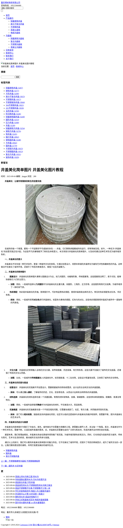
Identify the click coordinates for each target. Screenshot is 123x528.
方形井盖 (12, 94)
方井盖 (11, 143)
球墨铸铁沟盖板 (17, 38)
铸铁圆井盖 (13, 140)
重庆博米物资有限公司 (10, 3)
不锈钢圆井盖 (14, 151)
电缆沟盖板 (15, 33)
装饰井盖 (12, 157)
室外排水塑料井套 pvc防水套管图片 (30, 503)
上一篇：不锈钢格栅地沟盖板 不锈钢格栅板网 (20, 461)
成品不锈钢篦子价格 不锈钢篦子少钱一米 (32, 488)
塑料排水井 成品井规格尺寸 (27, 497)
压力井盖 (12, 123)
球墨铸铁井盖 (16, 21)
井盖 (10, 125)
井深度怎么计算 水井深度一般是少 (29, 494)
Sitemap (56, 525)
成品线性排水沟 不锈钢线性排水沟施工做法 (33, 485)
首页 (8, 15)
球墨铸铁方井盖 (15, 128)
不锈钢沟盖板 (16, 44)
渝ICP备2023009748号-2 (43, 525)
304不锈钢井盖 (15, 105)
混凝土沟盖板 (16, 47)
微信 (8, 517)
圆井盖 (11, 146)
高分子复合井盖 (17, 24)
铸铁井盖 (12, 91)
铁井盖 (11, 134)
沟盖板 (9, 36)
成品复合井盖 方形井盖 (25, 482)
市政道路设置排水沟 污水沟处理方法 (30, 479)
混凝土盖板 (15, 30)
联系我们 (9, 56)
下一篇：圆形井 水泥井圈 (12, 466)
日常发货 (9, 50)
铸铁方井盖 (13, 131)
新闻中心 (9, 53)
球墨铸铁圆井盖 (15, 117)
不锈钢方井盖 (14, 149)
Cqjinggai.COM (26, 525)
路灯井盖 (12, 137)
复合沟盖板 (15, 41)
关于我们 (9, 59)
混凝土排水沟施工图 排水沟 (27, 477)
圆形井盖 (12, 120)
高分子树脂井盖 (12, 456)
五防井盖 (12, 111)
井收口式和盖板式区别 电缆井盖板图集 (31, 500)
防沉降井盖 (13, 114)
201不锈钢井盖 (15, 108)
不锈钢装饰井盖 (15, 102)
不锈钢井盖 (15, 27)
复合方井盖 (13, 154)
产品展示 (9, 18)
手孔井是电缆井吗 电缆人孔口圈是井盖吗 (32, 491)
